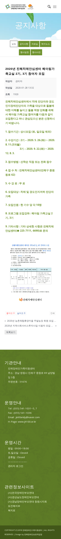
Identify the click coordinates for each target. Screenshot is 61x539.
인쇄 (52, 313)
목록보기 (10, 332)
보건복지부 (14, 506)
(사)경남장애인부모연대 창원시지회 (27, 501)
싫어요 (21, 313)
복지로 (11, 510)
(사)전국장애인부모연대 (21, 492)
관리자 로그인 (15, 466)
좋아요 (10, 313)
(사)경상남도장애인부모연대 (23, 497)
